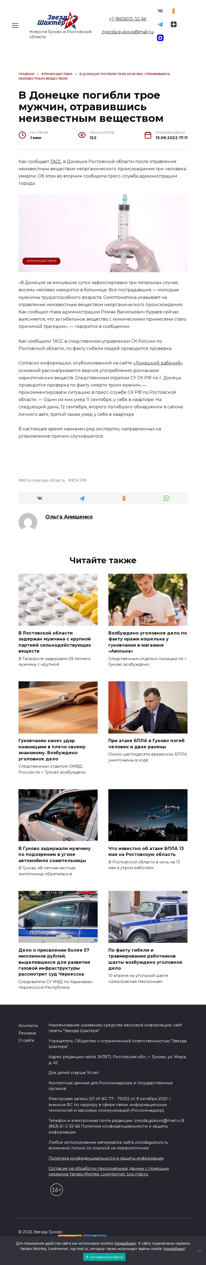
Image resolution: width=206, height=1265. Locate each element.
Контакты (28, 1025)
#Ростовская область (43, 480)
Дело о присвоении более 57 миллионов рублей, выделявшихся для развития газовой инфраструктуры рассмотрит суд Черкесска (54, 962)
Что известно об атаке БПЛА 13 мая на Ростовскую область (146, 851)
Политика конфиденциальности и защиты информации (106, 1158)
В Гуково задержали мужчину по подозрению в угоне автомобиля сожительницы (55, 854)
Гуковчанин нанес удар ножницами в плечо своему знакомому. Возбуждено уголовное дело (52, 749)
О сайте (26, 1040)
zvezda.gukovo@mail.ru (128, 31)
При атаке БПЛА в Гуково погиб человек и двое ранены (146, 743)
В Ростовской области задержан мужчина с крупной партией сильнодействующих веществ (55, 642)
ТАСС (55, 161)
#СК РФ (79, 480)
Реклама (27, 1033)
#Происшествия (41, 261)
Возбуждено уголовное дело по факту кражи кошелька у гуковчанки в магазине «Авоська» (147, 642)
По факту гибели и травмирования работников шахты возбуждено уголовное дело (145, 958)
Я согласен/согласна (104, 1257)
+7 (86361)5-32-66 (127, 19)
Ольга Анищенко (69, 516)
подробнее (125, 1243)
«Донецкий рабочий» (158, 363)
